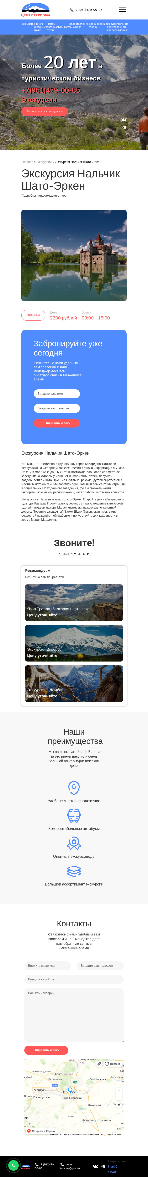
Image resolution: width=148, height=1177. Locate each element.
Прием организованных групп (57, 27)
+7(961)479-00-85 (50, 90)
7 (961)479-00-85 (89, 10)
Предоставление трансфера (78, 25)
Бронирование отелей (98, 25)
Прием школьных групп (40, 27)
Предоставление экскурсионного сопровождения (117, 27)
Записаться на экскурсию (44, 111)
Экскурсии (27, 23)
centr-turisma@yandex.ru (71, 1166)
